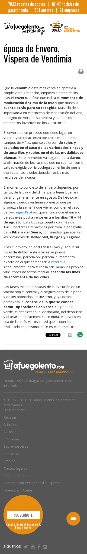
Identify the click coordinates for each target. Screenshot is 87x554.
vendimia (58, 261)
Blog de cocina (14, 409)
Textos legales (15, 468)
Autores (9, 431)
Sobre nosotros (16, 446)
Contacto (10, 453)
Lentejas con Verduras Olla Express (32, 482)
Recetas (10, 417)
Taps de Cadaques (18, 475)
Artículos (10, 424)
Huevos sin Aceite (17, 490)
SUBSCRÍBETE (23, 515)
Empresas (11, 439)
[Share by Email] (70, 336)
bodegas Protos (23, 212)
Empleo (9, 461)
